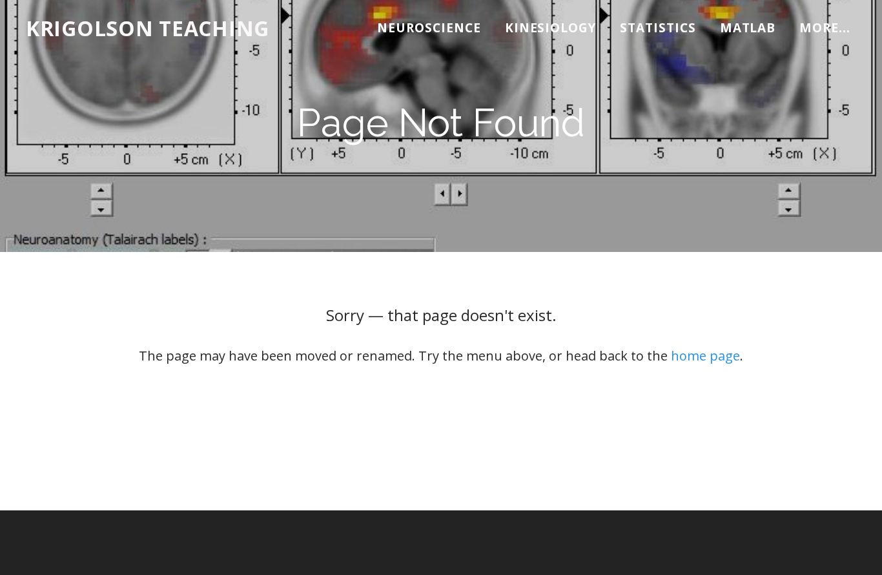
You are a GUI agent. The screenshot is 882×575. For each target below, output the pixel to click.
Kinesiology (550, 27)
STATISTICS (658, 27)
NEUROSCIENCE (428, 27)
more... (824, 27)
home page (705, 355)
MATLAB (748, 27)
